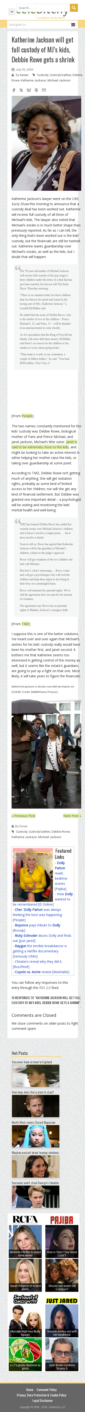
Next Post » (72, 816)
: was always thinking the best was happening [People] (37, 914)
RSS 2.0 (45, 987)
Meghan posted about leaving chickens (35, 1152)
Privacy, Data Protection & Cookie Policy (41, 1394)
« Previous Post (23, 816)
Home (29, 1389)
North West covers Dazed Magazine (33, 1122)
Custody (42, 75)
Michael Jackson (59, 80)
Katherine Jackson (33, 80)
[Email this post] (44, 90)
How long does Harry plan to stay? (33, 1092)
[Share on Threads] (36, 90)
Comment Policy (46, 1389)
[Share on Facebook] (14, 90)
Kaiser (24, 75)
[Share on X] (21, 90)
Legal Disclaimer (42, 1400)
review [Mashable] (42, 972)
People (27, 416)
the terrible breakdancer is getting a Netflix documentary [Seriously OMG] (40, 951)
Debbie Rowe (60, 831)
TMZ (25, 624)
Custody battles (60, 75)
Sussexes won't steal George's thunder (35, 1182)
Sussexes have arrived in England (32, 1061)
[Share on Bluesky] (29, 90)
